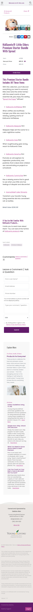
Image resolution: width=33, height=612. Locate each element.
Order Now (16, 73)
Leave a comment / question (21, 257)
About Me (16, 525)
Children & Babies (16, 245)
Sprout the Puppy (9, 99)
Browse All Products (8, 12)
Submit (16, 330)
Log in (28, 609)
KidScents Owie (12, 140)
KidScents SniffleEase (14, 107)
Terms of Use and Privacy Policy (16, 325)
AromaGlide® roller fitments (16, 192)
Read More (13, 443)
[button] (8, 390)
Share (25, 11)
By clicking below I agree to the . (16, 324)
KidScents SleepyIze (13, 126)
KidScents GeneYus (13, 154)
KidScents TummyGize (14, 176)
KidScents (6, 245)
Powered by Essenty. (7, 605)
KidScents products (12, 231)
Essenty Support (6, 609)
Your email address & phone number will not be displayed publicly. (16, 299)
